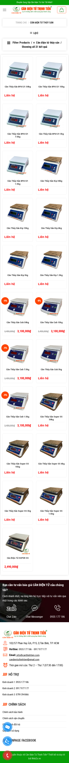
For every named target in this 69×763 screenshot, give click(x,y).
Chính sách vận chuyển (13, 718)
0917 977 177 (40, 649)
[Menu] (5, 10)
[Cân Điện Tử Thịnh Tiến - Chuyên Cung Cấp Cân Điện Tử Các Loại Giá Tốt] (31, 10)
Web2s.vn (36, 758)
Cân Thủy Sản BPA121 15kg (51, 86)
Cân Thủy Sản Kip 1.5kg (51, 275)
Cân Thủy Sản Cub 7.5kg (17, 369)
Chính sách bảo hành (13, 712)
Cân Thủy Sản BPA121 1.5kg (17, 182)
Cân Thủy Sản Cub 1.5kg (17, 416)
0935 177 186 (25, 649)
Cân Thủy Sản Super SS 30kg (51, 418)
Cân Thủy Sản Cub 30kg (18, 322)
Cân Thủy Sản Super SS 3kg (18, 511)
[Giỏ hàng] (61, 10)
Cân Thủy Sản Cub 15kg (51, 322)
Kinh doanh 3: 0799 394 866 (16, 694)
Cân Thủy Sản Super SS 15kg (18, 465)
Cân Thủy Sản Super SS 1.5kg (51, 512)
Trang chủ (21, 22)
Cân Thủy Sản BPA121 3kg (51, 133)
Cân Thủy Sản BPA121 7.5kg (17, 135)
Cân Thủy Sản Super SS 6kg (51, 463)
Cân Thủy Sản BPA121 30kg (18, 86)
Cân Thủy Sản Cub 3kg (51, 369)
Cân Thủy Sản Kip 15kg (18, 228)
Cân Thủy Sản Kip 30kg (51, 180)
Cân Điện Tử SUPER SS (18, 558)
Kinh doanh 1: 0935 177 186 (16, 682)
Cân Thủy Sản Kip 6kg (51, 228)
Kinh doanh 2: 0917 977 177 (16, 688)
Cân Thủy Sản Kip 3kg (17, 275)
